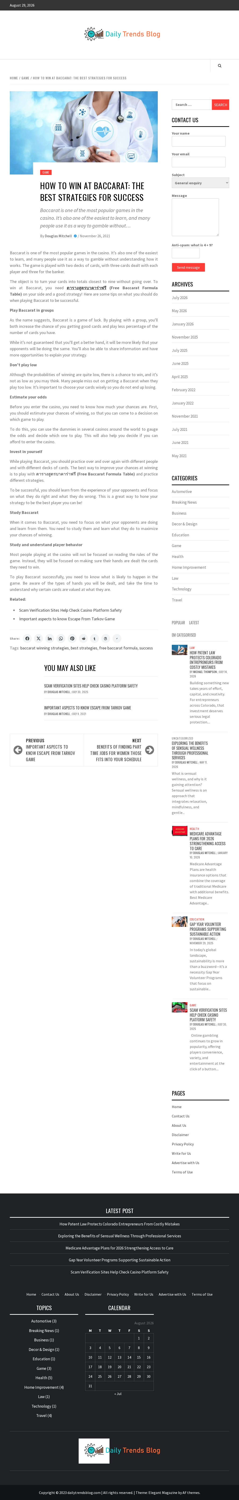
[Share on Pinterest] (72, 638)
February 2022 (183, 389)
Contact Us (181, 1116)
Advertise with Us (185, 1162)
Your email (181, 154)
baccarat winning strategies (44, 648)
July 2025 (179, 350)
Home (177, 1106)
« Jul (118, 1393)
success (146, 648)
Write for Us (181, 1153)
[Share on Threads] (105, 638)
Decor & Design (184, 524)
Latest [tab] (194, 622)
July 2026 (179, 297)
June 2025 (180, 363)
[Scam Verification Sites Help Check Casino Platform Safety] (179, 1007)
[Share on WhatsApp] (60, 638)
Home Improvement (189, 567)
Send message (188, 267)
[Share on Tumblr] (94, 638)
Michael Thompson (205, 672)
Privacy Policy (183, 1144)
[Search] (219, 65)
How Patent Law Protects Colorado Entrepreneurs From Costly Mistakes (206, 660)
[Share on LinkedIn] (49, 638)
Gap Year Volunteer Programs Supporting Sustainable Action (208, 929)
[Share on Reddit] (83, 638)
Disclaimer (180, 1134)
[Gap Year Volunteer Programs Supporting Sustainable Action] (179, 921)
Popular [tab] (178, 622)
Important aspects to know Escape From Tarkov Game (67, 618)
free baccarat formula (118, 648)
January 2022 (182, 403)
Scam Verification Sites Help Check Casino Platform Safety (70, 610)
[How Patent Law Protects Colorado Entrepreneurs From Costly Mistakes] (179, 649)
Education (180, 534)
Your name (181, 133)
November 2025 (185, 337)
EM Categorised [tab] (184, 635)
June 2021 (180, 442)
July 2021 (179, 429)
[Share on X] (38, 638)
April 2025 (180, 376)
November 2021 (185, 416)
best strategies (84, 648)
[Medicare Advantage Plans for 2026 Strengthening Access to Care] (179, 830)
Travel (177, 600)
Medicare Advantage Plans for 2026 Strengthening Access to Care (207, 841)
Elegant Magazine (162, 1492)
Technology (181, 589)
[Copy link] (116, 638)
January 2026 (182, 324)
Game (45, 172)
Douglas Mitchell (59, 236)
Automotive (182, 491)
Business (179, 513)
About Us (179, 1125)
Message (179, 195)
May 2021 (179, 455)
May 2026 (179, 310)
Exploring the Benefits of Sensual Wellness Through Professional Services (190, 750)
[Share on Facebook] (27, 638)
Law (175, 578)
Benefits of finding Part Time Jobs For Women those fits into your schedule (116, 749)
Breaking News (184, 502)
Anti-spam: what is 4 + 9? (192, 245)
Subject (178, 174)
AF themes (191, 1492)
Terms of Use (182, 1172)
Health (177, 556)
